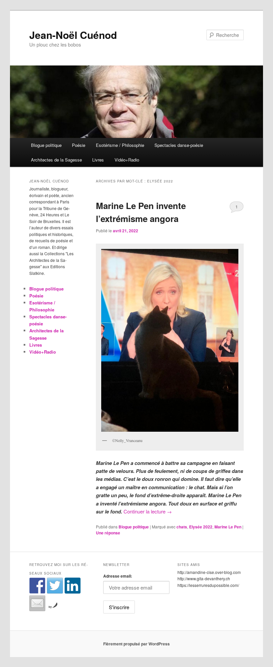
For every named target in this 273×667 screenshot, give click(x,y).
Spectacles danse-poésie (178, 145)
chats (181, 527)
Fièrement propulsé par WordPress (136, 644)
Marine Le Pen (227, 527)
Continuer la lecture (148, 511)
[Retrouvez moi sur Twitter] (55, 586)
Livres (98, 160)
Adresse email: (117, 576)
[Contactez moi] (37, 603)
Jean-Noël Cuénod (73, 35)
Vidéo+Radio (127, 160)
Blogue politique (46, 145)
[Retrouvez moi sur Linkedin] (73, 586)
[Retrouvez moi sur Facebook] (37, 586)
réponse (108, 533)
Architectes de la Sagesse (56, 160)
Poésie (78, 145)
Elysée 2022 (200, 527)
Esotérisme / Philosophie (120, 145)
